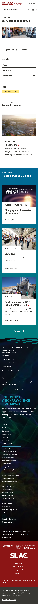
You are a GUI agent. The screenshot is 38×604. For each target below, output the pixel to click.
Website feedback (7, 537)
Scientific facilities (8, 478)
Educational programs (9, 519)
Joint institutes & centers (10, 481)
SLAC (10, 253)
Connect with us (7, 443)
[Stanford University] (8, 547)
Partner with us (7, 489)
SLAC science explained (9, 470)
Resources (5, 440)
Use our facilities (7, 495)
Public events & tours (10, 91)
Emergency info (18, 570)
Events (4, 516)
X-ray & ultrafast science (10, 451)
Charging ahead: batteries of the (18, 211)
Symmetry (8, 510)
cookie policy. (16, 595)
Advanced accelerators (9, 454)
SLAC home (18, 563)
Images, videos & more (10, 9)
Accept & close (9, 599)
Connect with (7, 363)
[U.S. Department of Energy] (25, 547)
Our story (5, 428)
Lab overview (6, 434)
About (4, 425)
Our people (5, 431)
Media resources (7, 513)
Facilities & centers (10, 475)
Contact (5, 366)
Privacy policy (16, 531)
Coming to (7, 359)
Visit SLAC (5, 437)
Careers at (7, 498)
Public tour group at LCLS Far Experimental (17, 303)
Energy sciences (7, 467)
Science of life (6, 464)
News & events (8, 503)
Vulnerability (9, 534)
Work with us (8, 486)
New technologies (8, 457)
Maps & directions (18, 566)
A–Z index (23, 534)
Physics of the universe (9, 461)
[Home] (19, 555)
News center (6, 507)
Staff (5, 531)
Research (6, 448)
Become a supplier (8, 492)
